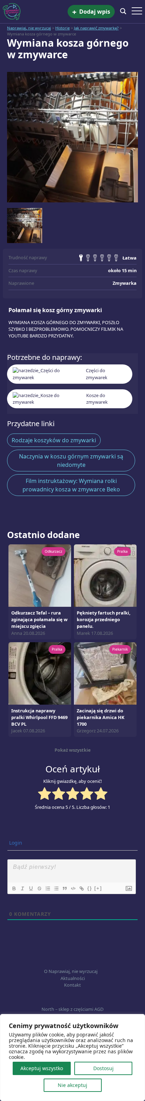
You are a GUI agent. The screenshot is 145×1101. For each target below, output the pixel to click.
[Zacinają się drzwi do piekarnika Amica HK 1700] (105, 673)
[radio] (44, 794)
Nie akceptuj (72, 1085)
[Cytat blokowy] (64, 888)
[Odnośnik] (81, 888)
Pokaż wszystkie (73, 750)
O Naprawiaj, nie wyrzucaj (70, 971)
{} (89, 888)
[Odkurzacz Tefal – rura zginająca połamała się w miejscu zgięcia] (39, 575)
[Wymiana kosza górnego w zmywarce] (72, 137)
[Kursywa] (22, 888)
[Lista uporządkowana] (47, 888)
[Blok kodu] (73, 888)
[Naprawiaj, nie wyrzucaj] (35, 11)
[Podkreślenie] (30, 888)
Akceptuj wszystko (41, 1068)
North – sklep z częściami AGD (72, 1009)
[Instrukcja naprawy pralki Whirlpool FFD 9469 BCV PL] (39, 673)
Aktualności (73, 978)
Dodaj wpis (91, 12)
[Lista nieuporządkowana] (56, 888)
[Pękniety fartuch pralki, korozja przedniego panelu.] (105, 575)
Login (15, 842)
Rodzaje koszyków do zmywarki (54, 440)
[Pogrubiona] (14, 888)
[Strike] (39, 888)
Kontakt (72, 985)
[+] (98, 888)
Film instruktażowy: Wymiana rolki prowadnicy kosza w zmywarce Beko (71, 485)
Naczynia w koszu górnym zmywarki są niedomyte (71, 460)
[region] (72, 1057)
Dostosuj (103, 1068)
